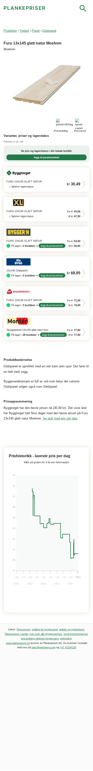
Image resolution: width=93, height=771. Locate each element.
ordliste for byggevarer (45, 629)
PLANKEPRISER (25, 8)
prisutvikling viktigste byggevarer (40, 638)
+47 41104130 (68, 647)
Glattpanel (49, 31)
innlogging (66, 638)
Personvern (23, 629)
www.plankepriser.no (18, 643)
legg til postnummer (46, 157)
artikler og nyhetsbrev (71, 629)
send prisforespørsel (75, 634)
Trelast (24, 31)
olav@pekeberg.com (43, 647)
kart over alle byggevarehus (46, 634)
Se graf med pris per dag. (60, 418)
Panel (36, 31)
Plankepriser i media (16, 634)
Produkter (10, 31)
